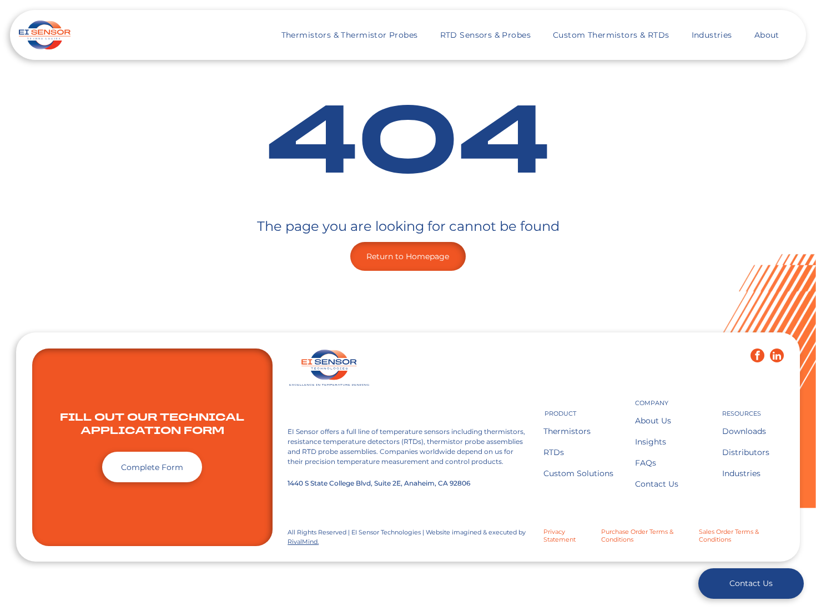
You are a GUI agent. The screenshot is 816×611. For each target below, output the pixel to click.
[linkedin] (777, 357)
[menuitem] (349, 35)
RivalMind (303, 542)
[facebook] (757, 357)
